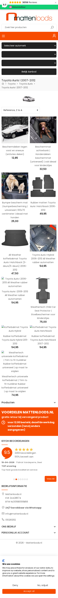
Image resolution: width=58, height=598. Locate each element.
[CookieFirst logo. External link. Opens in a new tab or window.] (3, 560)
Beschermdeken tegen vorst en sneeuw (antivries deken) (14, 150)
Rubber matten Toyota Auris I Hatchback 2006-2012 (43, 206)
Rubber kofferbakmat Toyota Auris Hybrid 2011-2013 (15, 340)
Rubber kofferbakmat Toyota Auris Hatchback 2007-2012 (43, 340)
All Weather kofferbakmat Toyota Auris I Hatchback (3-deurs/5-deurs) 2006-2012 (15, 262)
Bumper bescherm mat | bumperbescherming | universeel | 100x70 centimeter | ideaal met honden (15, 210)
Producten (8, 402)
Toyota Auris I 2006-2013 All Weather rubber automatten (15, 295)
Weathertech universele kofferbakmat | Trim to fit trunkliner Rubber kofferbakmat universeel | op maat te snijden (15, 384)
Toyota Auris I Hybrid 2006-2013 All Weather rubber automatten (43, 258)
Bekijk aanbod (29, 71)
